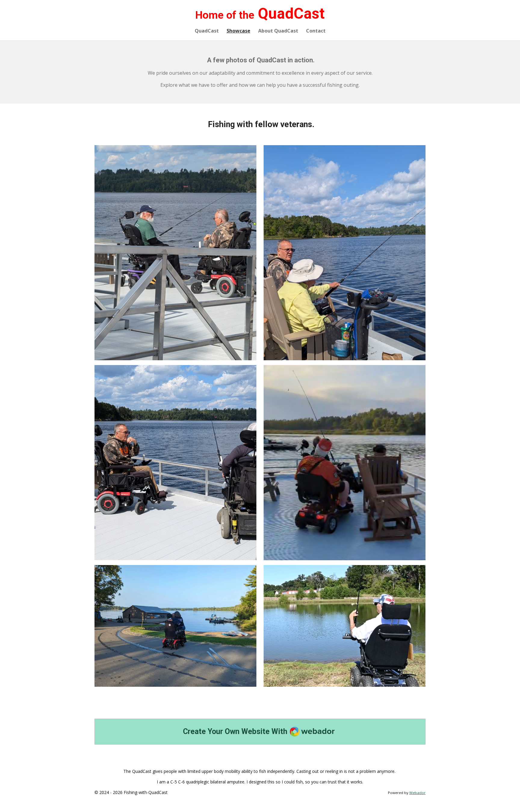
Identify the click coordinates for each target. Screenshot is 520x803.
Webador (417, 792)
